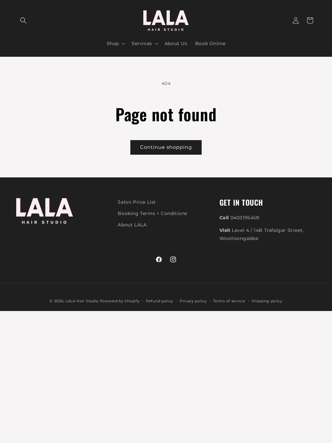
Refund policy (159, 301)
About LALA (132, 225)
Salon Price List (137, 202)
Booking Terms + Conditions (152, 213)
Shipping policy (267, 301)
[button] (23, 20)
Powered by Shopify (120, 301)
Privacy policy (193, 301)
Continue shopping (166, 147)
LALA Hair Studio (82, 301)
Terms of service (229, 301)
